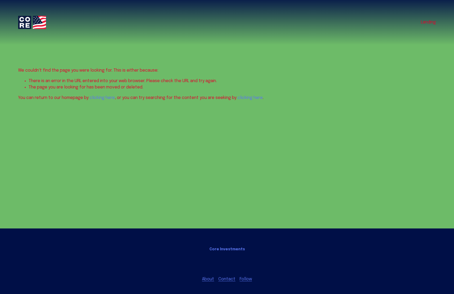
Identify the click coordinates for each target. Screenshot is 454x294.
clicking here (102, 98)
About (208, 279)
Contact (226, 279)
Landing (428, 22)
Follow (246, 279)
